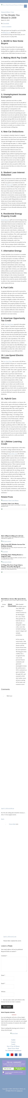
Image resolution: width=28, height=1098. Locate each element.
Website (3, 991)
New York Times (9, 324)
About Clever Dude (13, 1048)
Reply (2, 819)
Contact (13, 1042)
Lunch (13, 1044)
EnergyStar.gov (5, 220)
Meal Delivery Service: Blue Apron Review (13, 598)
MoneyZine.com (12, 453)
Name (3, 975)
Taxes (12, 12)
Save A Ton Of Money (13, 1046)
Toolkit (13, 1040)
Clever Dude (12, 824)
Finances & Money (5, 12)
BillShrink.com (6, 32)
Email (3, 983)
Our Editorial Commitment (13, 1050)
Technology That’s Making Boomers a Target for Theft (12, 555)
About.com (9, 184)
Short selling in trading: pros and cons (12, 535)
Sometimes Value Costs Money (10, 503)
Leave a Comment (6, 26)
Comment (4, 955)
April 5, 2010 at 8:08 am (7, 808)
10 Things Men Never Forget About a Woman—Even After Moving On (12, 565)
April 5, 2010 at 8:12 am (9, 936)
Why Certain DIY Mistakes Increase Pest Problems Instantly (13, 545)
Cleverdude (6, 23)
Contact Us (20, 1090)
